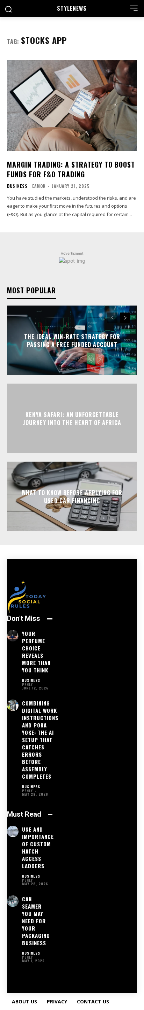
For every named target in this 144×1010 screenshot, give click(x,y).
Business (17, 186)
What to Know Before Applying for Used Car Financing (72, 496)
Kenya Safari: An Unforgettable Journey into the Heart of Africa (72, 418)
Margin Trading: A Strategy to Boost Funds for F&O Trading (71, 169)
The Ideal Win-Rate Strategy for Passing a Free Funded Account (72, 340)
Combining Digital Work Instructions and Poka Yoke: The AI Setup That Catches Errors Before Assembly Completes (40, 739)
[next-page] (125, 318)
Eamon (39, 186)
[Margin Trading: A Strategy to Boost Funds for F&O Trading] (72, 105)
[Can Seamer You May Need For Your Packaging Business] (13, 901)
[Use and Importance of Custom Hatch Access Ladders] (13, 831)
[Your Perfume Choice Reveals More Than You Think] (13, 635)
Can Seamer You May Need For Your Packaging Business (36, 921)
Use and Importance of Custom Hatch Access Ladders (38, 847)
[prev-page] (112, 318)
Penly (27, 684)
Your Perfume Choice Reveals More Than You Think (36, 652)
